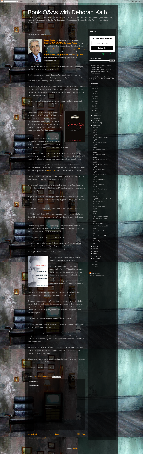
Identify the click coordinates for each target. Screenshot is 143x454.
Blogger (75, 448)
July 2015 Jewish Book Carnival (102, 199)
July (94, 128)
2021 (93, 98)
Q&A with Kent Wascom (99, 194)
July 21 (95, 172)
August (95, 125)
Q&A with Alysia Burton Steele (101, 241)
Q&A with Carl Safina (98, 201)
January (95, 258)
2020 (93, 101)
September (96, 123)
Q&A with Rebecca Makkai (100, 236)
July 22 (95, 167)
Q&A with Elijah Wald (99, 206)
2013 (93, 264)
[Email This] (53, 377)
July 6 (94, 221)
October (95, 120)
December (96, 115)
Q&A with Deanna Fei (99, 204)
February (95, 256)
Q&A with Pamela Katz (99, 231)
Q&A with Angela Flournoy (100, 189)
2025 (93, 89)
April (94, 251)
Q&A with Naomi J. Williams (100, 137)
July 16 (95, 196)
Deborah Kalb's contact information (101, 65)
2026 (93, 86)
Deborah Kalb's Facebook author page (101, 69)
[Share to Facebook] (59, 377)
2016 (93, 111)
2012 (93, 266)
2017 (93, 108)
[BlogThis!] (55, 377)
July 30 (95, 132)
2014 (93, 261)
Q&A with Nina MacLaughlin (100, 226)
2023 (93, 93)
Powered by (97, 54)
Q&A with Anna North (98, 169)
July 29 (95, 135)
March (95, 253)
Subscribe (102, 48)
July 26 (95, 147)
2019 (93, 103)
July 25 (95, 152)
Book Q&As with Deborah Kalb (67, 12)
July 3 (94, 233)
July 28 (95, 140)
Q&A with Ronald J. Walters (100, 164)
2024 (93, 91)
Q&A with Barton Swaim (99, 174)
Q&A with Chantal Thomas (100, 218)
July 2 (94, 238)
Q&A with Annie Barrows (99, 149)
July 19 (95, 181)
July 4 (94, 228)
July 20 (95, 177)
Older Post (81, 434)
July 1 (94, 243)
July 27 (95, 145)
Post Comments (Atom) (42, 438)
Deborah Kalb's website (97, 67)
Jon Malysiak (51, 171)
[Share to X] (57, 377)
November (96, 118)
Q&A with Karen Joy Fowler (100, 216)
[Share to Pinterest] (60, 377)
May (94, 248)
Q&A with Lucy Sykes (99, 179)
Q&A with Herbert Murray (100, 142)
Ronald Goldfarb (50, 40)
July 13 (95, 208)
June (94, 246)
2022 (93, 96)
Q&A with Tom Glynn (98, 184)
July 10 (95, 211)
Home (56, 434)
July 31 (95, 130)
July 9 (94, 213)
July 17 (95, 191)
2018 (93, 106)
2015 (93, 113)
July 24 (95, 157)
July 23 (95, 162)
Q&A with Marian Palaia (99, 223)
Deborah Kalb (95, 273)
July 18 (95, 186)
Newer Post (32, 434)
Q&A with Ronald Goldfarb (100, 159)
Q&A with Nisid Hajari (99, 154)
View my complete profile (96, 275)
